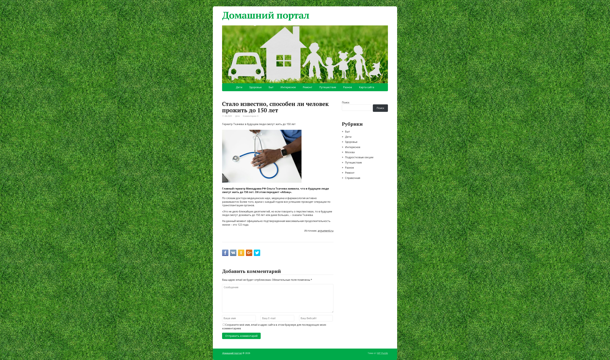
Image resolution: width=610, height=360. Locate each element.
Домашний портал (265, 15)
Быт (271, 87)
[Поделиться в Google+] (249, 253)
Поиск (345, 102)
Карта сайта (366, 87)
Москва (350, 152)
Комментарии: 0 (250, 116)
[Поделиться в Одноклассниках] (241, 253)
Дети (239, 87)
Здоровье (255, 87)
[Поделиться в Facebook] (225, 253)
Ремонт (307, 87)
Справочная (352, 178)
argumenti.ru (325, 230)
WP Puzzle (382, 353)
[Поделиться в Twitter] (257, 253)
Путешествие (327, 87)
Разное (347, 87)
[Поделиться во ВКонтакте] (233, 253)
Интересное (288, 87)
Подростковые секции (359, 157)
